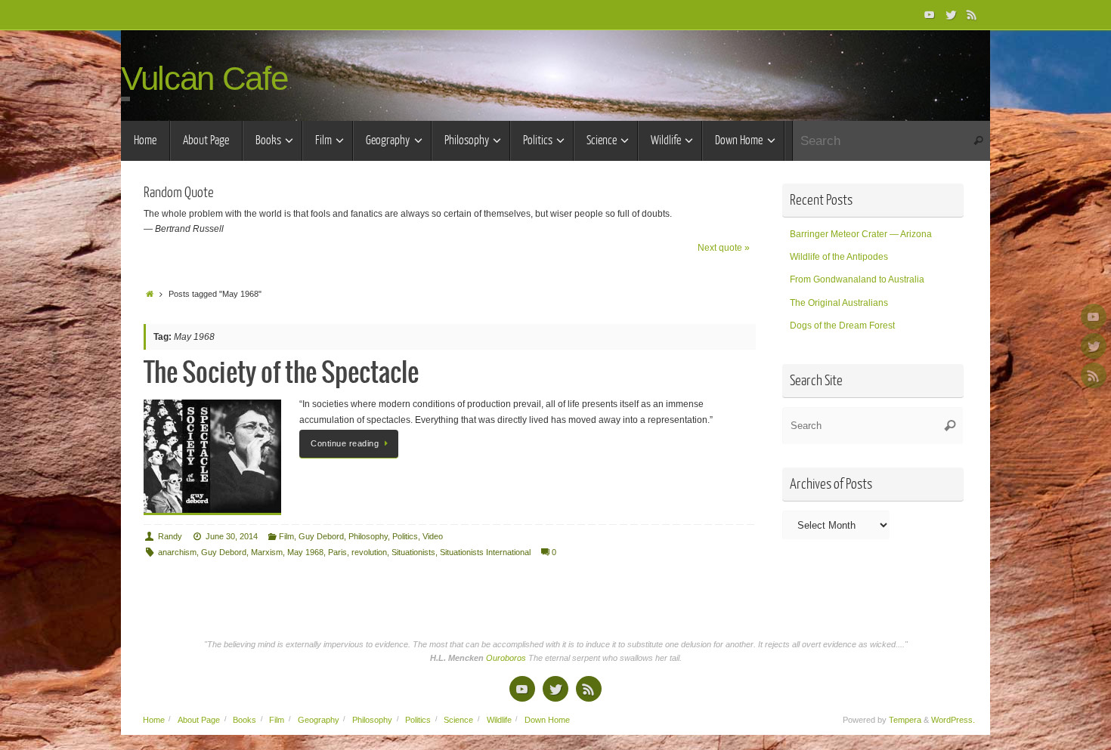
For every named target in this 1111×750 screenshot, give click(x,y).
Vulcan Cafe (204, 78)
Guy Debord (321, 536)
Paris (337, 552)
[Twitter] (950, 14)
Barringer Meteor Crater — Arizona (861, 234)
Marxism (267, 552)
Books (244, 719)
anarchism (177, 552)
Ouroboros (507, 657)
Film (286, 536)
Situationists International (485, 552)
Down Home (547, 719)
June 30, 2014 (232, 536)
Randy (170, 536)
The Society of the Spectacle (281, 373)
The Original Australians (839, 303)
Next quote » (724, 247)
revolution (369, 552)
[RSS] (972, 14)
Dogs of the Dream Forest (842, 325)
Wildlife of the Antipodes (839, 257)
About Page (199, 719)
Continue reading (345, 443)
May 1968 (305, 552)
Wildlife (499, 719)
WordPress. (953, 719)
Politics (405, 536)
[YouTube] (929, 14)
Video (432, 536)
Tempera (905, 719)
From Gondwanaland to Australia (857, 279)
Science (458, 719)
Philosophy (368, 536)
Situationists (413, 552)
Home (154, 719)
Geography (318, 719)
